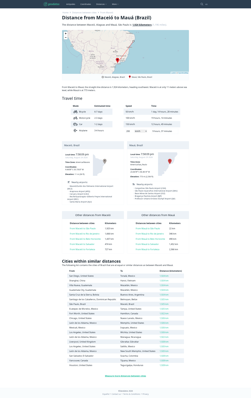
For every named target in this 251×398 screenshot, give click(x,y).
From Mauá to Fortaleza (147, 249)
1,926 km (164, 318)
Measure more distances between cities (125, 375)
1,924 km (164, 275)
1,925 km (164, 299)
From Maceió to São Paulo (83, 228)
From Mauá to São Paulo (148, 228)
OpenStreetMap (183, 73)
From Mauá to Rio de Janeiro (150, 233)
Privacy (145, 394)
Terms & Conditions (131, 394)
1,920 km (164, 346)
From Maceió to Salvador (82, 244)
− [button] (66, 37)
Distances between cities (84, 12)
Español (105, 394)
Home (65, 12)
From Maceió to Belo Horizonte (85, 238)
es (206, 4)
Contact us (116, 394)
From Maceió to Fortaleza (82, 249)
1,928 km (164, 341)
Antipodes (70, 4)
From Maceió (106, 12)
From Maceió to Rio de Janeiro (84, 233)
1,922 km (164, 313)
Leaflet (173, 73)
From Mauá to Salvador (147, 244)
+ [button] (66, 33)
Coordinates (85, 4)
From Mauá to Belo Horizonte (150, 238)
